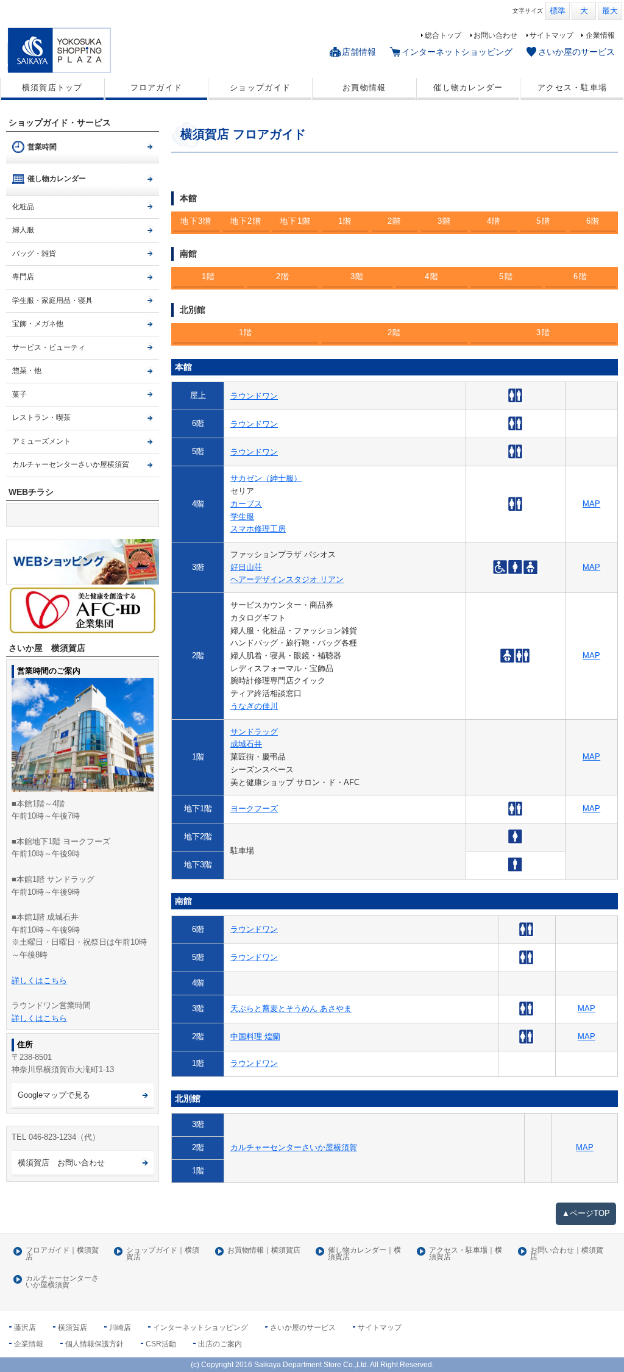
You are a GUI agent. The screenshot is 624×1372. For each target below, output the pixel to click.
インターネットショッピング (457, 52)
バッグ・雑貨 (34, 253)
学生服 (242, 516)
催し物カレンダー (468, 88)
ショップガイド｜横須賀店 (162, 1254)
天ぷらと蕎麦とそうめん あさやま (291, 1008)
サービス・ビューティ (48, 347)
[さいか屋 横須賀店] (81, 50)
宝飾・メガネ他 (37, 323)
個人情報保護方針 (94, 1344)
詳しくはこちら (39, 980)
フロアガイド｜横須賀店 (62, 1254)
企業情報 (600, 35)
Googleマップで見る (54, 1095)
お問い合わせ (495, 35)
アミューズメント (41, 441)
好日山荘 (246, 567)
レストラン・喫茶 (41, 417)
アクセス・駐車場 (572, 88)
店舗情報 (359, 52)
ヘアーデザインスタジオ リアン (287, 579)
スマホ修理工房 (258, 528)
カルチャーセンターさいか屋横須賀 (293, 1147)
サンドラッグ (254, 731)
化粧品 (23, 206)
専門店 (23, 276)
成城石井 (246, 743)
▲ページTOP (586, 1213)
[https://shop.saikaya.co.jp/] (82, 562)
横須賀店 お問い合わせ (61, 1162)
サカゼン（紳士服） (266, 478)
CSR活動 (161, 1344)
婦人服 (23, 229)
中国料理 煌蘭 (255, 1036)
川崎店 (120, 1327)
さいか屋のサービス (576, 52)
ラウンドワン (254, 395)
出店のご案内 (220, 1344)
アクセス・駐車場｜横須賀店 (465, 1254)
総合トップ (443, 35)
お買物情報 (364, 88)
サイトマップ (551, 35)
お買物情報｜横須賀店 (263, 1250)
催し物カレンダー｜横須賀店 (364, 1254)
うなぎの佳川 (254, 706)
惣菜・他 (26, 370)
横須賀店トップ (52, 88)
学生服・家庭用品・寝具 (52, 300)
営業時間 (42, 147)
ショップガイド (260, 88)
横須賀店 (72, 1327)
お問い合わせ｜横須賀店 (566, 1254)
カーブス (246, 503)
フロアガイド (156, 88)
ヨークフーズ (254, 808)
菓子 (19, 394)
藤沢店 (25, 1327)
